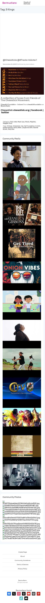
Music (27, 122)
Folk (11, 122)
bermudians (30, 64)
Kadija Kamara (8, 127)
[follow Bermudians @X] (14, 593)
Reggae (5, 123)
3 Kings (9, 126)
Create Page (22, 552)
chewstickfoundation (34, 104)
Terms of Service (22, 564)
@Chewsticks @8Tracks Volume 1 (20, 60)
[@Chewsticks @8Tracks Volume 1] (22, 35)
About (22, 556)
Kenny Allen (17, 127)
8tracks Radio (5, 106)
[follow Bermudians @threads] (24, 593)
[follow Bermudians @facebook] (9, 593)
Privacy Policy (22, 569)
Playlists (33, 122)
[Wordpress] (33, 593)
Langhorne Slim (27, 127)
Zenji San (11, 129)
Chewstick (16, 126)
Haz (22, 126)
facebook (36, 110)
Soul (10, 123)
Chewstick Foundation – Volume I (12, 104)
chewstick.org (21, 110)
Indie (15, 122)
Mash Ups (21, 122)
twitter (5, 112)
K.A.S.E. (37, 126)
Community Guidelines (22, 560)
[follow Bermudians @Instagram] (19, 593)
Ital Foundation (29, 126)
